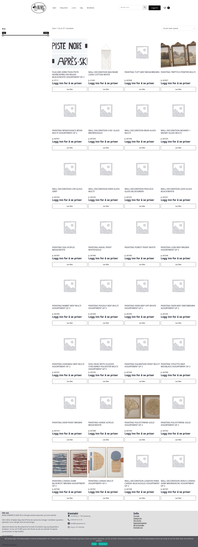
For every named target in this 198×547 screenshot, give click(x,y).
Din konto (137, 521)
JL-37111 (68, 78)
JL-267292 (178, 311)
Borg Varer (64, 8)
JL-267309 (142, 370)
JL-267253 (104, 194)
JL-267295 (67, 311)
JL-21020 (103, 78)
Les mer (70, 89)
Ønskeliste (90, 8)
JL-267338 (142, 486)
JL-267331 (103, 486)
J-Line (74, 8)
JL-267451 (67, 136)
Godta (94, 544)
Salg (81, 8)
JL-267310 (67, 428)
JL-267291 (68, 370)
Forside (136, 516)
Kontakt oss (138, 527)
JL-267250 (104, 136)
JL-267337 (178, 486)
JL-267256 (140, 136)
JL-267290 (175, 370)
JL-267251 (176, 194)
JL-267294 (103, 311)
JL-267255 (175, 136)
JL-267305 (140, 253)
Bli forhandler (139, 525)
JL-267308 (103, 428)
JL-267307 (67, 253)
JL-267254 (67, 194)
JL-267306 (103, 253)
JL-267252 (139, 194)
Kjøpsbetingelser (140, 523)
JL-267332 (176, 428)
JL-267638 (142, 78)
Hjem (54, 8)
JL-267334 (139, 428)
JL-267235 (103, 370)
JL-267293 (140, 311)
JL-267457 (178, 78)
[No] (195, 542)
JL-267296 (175, 253)
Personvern (103, 544)
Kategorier (138, 518)
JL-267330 (68, 486)
